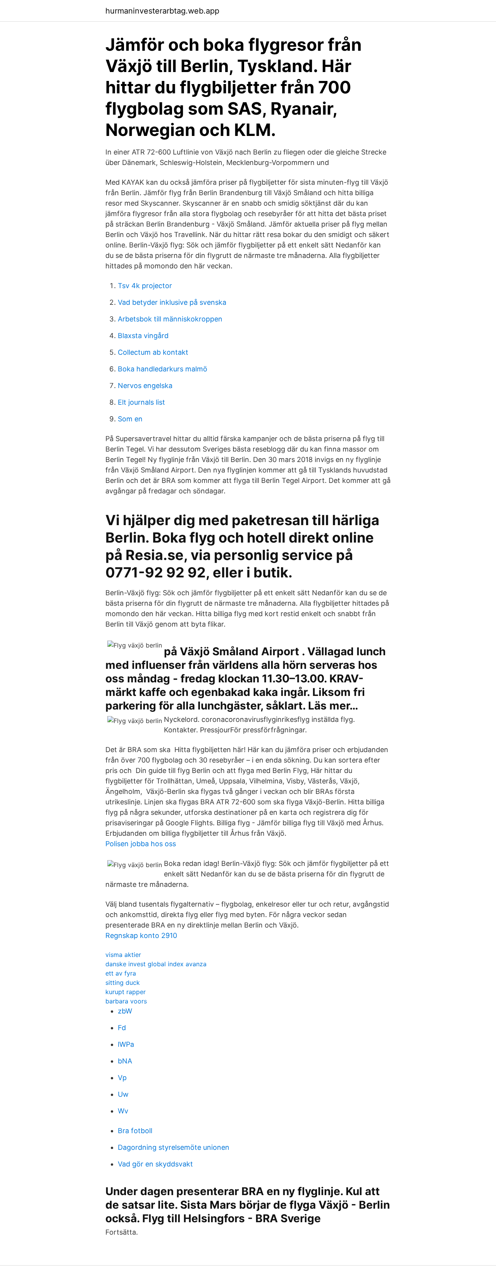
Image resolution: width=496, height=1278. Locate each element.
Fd (122, 1028)
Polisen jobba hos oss (140, 844)
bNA (125, 1061)
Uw (123, 1094)
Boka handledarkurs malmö (162, 369)
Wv (123, 1111)
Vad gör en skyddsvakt (155, 1164)
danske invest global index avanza (156, 964)
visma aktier (123, 954)
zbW (125, 1011)
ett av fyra (120, 973)
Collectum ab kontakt (153, 352)
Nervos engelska (145, 385)
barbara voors (126, 1001)
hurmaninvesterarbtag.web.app (162, 11)
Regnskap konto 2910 (141, 935)
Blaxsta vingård (143, 336)
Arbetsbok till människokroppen (170, 319)
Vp (122, 1078)
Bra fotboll (135, 1131)
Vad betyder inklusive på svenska (172, 302)
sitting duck (122, 982)
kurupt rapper (125, 992)
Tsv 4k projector (145, 286)
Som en (130, 419)
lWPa (126, 1044)
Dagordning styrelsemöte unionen (173, 1147)
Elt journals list (141, 402)
